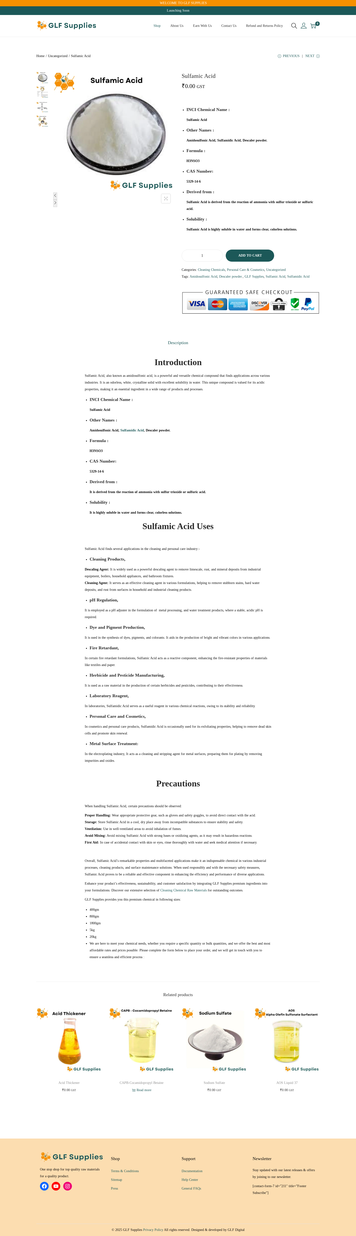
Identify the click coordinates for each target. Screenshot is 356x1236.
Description (178, 342)
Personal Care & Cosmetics (245, 270)
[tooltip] (197, 120)
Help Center (190, 1180)
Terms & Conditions (125, 1171)
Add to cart (250, 255)
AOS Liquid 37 (287, 1083)
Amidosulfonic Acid (203, 276)
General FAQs (191, 1188)
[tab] (178, 342)
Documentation (192, 1171)
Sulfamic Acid (275, 276)
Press (114, 1188)
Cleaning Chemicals (211, 270)
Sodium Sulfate (214, 1083)
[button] (197, 120)
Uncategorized (58, 56)
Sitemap (116, 1180)
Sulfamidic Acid (298, 276)
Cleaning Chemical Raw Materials (183, 890)
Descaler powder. (231, 276)
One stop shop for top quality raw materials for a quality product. (70, 1173)
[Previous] (55, 196)
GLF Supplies (254, 276)
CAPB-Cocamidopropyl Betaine (141, 1083)
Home (40, 56)
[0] (313, 26)
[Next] (55, 203)
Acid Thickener (69, 1083)
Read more (144, 1090)
